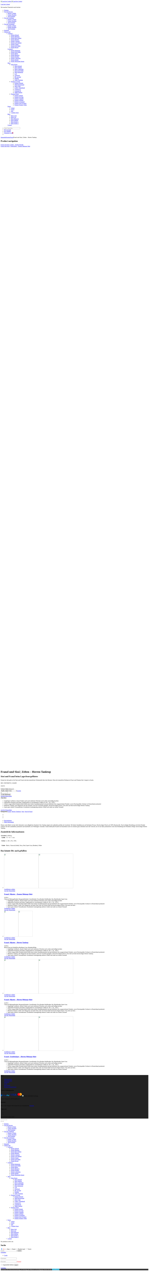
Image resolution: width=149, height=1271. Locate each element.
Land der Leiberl (5, 4)
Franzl (11, 137)
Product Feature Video (20, 105)
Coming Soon (15, 112)
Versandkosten (8, 1080)
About (12, 108)
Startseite (3, 137)
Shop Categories (18, 69)
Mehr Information (9, 822)
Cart (15, 74)
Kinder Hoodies (12, 27)
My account (17, 77)
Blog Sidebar (14, 120)
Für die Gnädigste (9, 18)
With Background (19, 84)
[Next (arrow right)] (3, 1121)
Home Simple (15, 60)
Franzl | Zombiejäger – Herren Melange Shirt (20, 1057)
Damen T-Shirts (12, 19)
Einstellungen (55, 1269)
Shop (9, 63)
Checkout (17, 75)
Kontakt (32, 1105)
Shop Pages (14, 64)
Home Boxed (14, 47)
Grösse (3, 789)
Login (5, 1255)
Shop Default (18, 66)
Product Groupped (19, 102)
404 (12, 111)
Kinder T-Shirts (12, 25)
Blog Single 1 (15, 122)
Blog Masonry (15, 119)
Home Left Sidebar (16, 43)
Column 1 (10, 33)
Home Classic (15, 44)
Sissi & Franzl (28, 811)
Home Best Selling (16, 38)
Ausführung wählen (9, 889)
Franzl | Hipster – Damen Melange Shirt (18, 894)
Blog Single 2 (15, 123)
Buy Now (3, 798)
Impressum (7, 1085)
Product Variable (19, 98)
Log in (16, 1265)
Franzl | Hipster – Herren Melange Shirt (18, 1000)
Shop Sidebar (18, 67)
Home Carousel (15, 41)
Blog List (13, 117)
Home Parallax (15, 57)
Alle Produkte (11, 16)
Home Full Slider (15, 46)
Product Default (18, 83)
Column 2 (10, 49)
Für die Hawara (8, 12)
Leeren (19, 791)
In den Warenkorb (5, 794)
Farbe (3, 791)
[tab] (76, 820)
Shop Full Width (18, 70)
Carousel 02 (17, 91)
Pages (9, 106)
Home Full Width (16, 52)
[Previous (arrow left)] (1, 1121)
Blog (9, 114)
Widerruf (6, 1082)
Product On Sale (18, 97)
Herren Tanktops (16, 811)
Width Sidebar (18, 92)
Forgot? (19, 1261)
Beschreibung (8, 820)
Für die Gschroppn (9, 24)
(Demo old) (7, 32)
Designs (6, 10)
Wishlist (16, 78)
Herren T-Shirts (12, 13)
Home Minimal (15, 36)
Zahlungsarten (8, 1079)
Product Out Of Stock (20, 103)
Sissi (23, 811)
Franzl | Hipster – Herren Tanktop (16, 942)
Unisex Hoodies (12, 15)
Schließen (3, 1268)
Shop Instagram (18, 72)
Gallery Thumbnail (19, 88)
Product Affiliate (18, 100)
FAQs (12, 109)
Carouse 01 (17, 89)
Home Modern (15, 39)
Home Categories (16, 58)
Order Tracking (18, 80)
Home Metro (14, 53)
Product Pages (15, 94)
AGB (5, 1084)
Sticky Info (17, 86)
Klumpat (6, 30)
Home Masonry (15, 55)
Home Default (15, 35)
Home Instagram (15, 50)
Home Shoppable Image (17, 61)
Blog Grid (14, 115)
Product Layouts (15, 81)
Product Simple (18, 95)
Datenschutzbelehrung (10, 1087)
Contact (10, 125)
